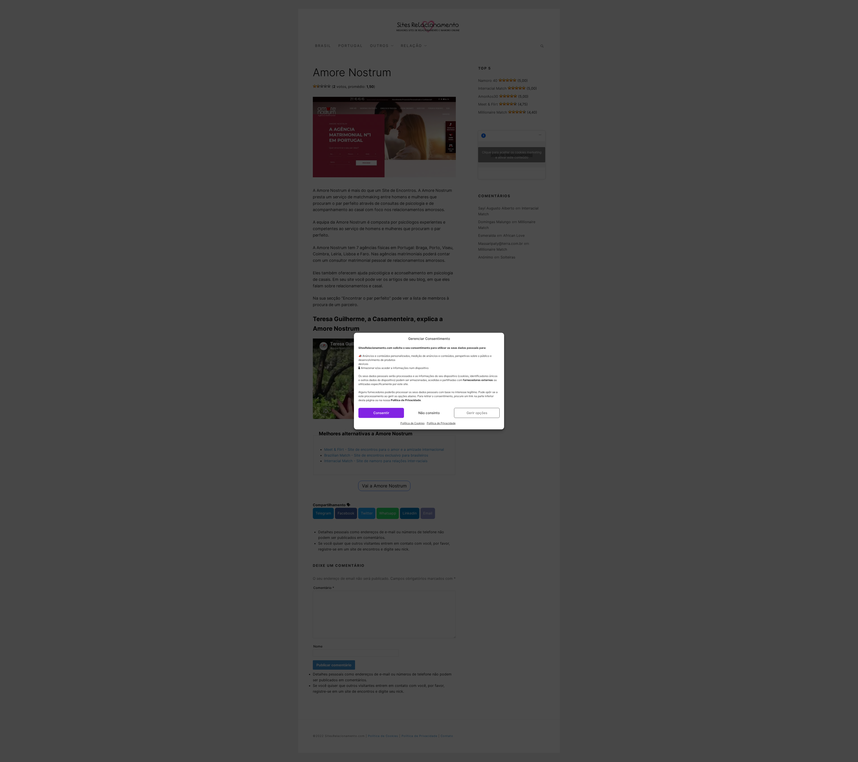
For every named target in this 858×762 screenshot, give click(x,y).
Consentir (381, 413)
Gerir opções (477, 413)
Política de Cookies (412, 423)
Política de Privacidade (406, 400)
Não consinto (429, 413)
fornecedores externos (478, 380)
